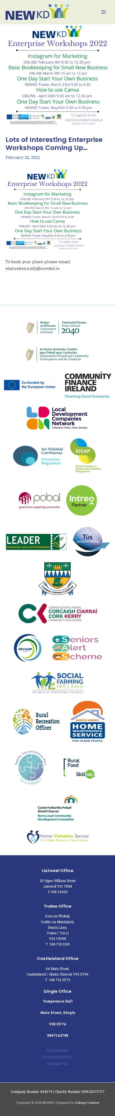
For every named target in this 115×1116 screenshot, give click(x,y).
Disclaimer (57, 1050)
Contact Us (57, 1063)
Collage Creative (87, 1103)
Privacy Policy (57, 1057)
